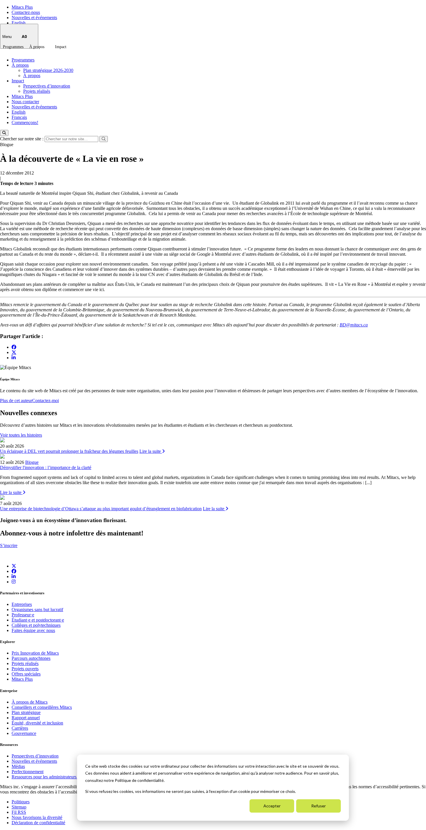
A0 (24, 36)
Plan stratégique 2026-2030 (48, 70)
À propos (36, 47)
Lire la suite (150, 451)
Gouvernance (24, 733)
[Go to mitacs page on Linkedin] (14, 357)
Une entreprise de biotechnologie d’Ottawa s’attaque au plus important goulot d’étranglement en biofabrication (101, 508)
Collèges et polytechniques (36, 625)
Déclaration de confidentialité (38, 822)
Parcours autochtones (31, 658)
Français (19, 117)
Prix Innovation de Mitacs (35, 653)
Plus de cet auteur (16, 400)
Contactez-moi (45, 400)
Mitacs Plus (22, 7)
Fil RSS (19, 812)
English (19, 22)
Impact (60, 47)
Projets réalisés (36, 91)
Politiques (21, 801)
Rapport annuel (26, 717)
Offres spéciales (26, 673)
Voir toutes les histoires (21, 435)
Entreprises (22, 604)
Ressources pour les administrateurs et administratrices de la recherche (76, 776)
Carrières (20, 728)
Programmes (13, 47)
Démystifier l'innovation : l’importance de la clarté (45, 467)
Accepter (272, 805)
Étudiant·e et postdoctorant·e (38, 619)
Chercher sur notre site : (22, 138)
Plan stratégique (26, 712)
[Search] (4, 133)
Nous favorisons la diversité (37, 817)
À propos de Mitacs (30, 702)
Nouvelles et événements (34, 17)
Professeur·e (23, 614)
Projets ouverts (25, 668)
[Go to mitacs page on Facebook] (14, 347)
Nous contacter (25, 101)
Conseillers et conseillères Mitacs (42, 707)
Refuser (318, 805)
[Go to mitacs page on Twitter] (14, 352)
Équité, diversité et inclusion (37, 722)
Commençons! (25, 122)
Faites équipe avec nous (33, 630)
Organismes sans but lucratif (37, 609)
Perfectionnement (27, 771)
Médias (18, 766)
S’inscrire (8, 545)
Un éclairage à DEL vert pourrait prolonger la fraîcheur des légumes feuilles (69, 451)
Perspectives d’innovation (46, 85)
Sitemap (19, 806)
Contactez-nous (26, 12)
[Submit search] (103, 139)
